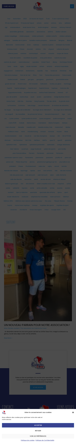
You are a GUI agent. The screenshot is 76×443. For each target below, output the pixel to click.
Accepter (38, 425)
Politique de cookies (28, 440)
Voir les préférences (38, 436)
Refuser (38, 431)
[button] (73, 412)
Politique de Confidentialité (45, 440)
